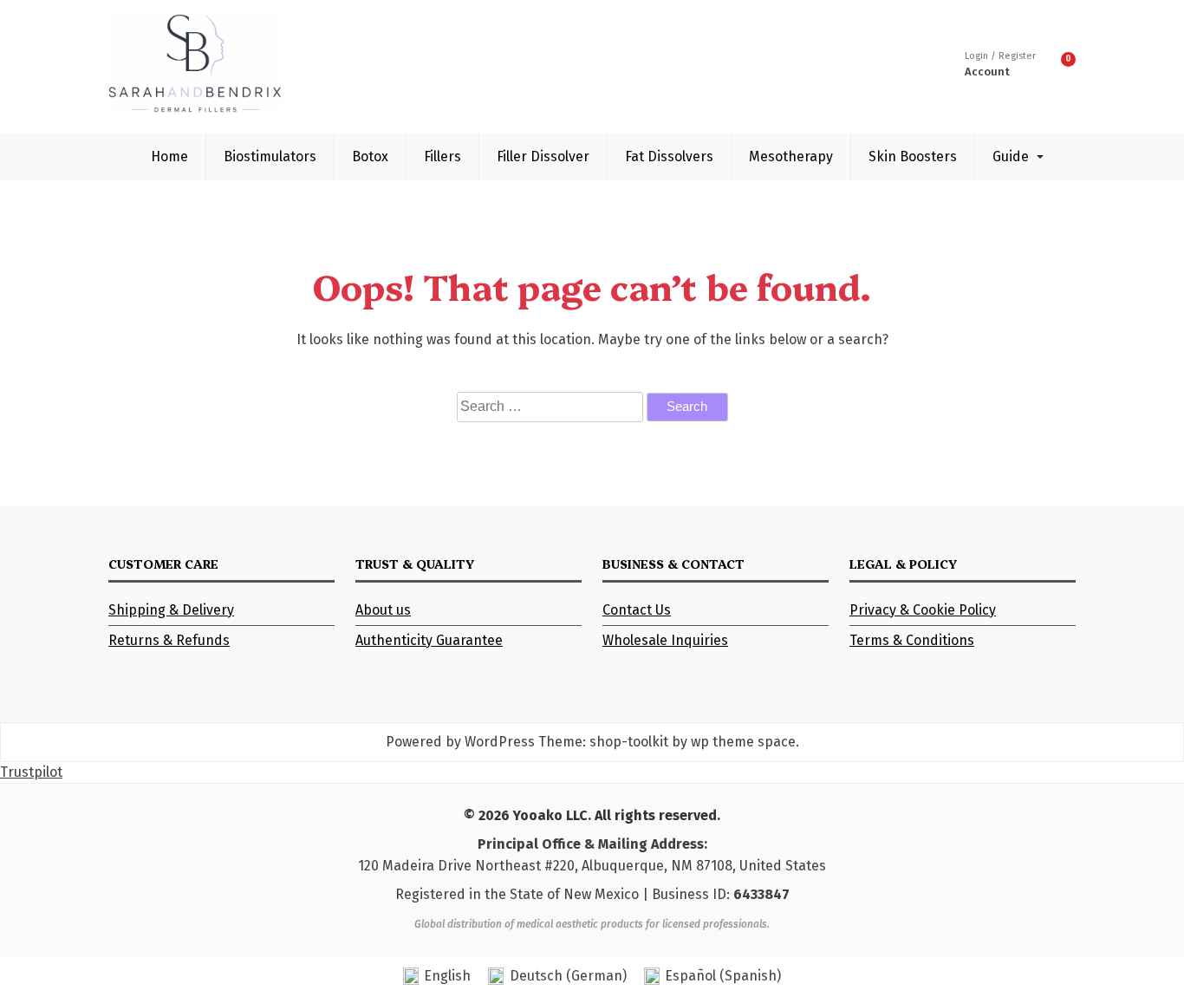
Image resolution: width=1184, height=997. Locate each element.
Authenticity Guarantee (429, 640)
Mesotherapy (791, 156)
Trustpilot (31, 772)
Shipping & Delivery (171, 610)
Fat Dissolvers (669, 156)
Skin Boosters (912, 156)
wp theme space (743, 741)
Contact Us (636, 610)
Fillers (442, 156)
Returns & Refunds (169, 640)
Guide (1010, 156)
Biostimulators (270, 156)
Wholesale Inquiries (665, 640)
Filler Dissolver (543, 156)
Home (169, 156)
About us (383, 610)
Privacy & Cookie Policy (922, 610)
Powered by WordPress (460, 741)
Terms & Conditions (911, 640)
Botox (370, 156)
